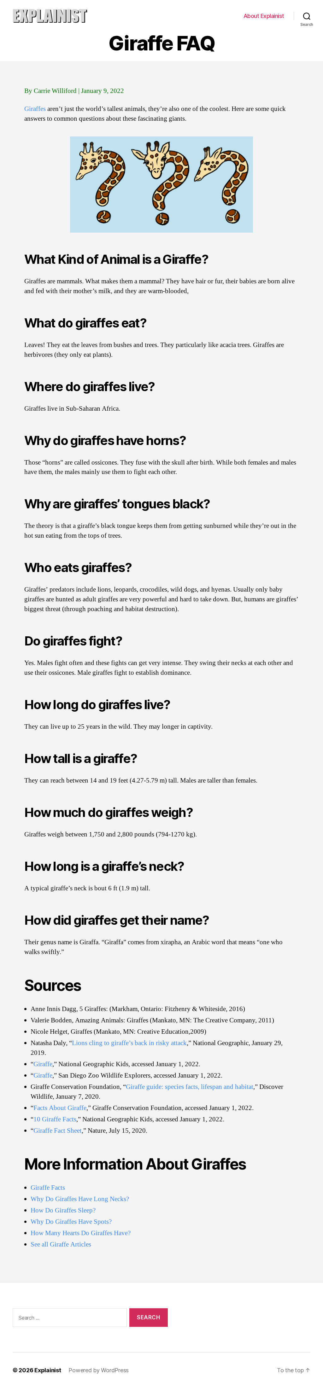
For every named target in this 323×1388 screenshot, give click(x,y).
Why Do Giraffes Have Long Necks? (80, 1199)
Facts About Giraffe (59, 1108)
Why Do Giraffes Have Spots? (71, 1221)
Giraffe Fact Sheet (57, 1130)
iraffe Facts (50, 1187)
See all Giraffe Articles (61, 1244)
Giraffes (35, 109)
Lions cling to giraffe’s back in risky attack (129, 1043)
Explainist (47, 1370)
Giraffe (42, 1064)
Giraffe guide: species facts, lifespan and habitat (189, 1087)
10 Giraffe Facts (54, 1119)
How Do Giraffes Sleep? (63, 1210)
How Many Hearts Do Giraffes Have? (81, 1233)
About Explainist (264, 16)
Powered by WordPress (98, 1370)
